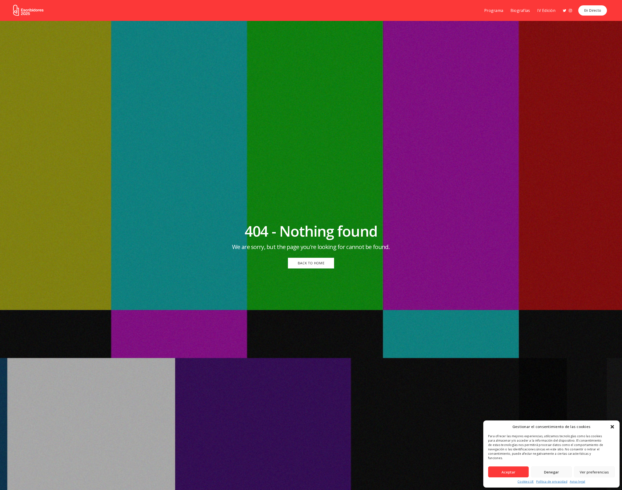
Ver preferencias (594, 472)
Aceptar (508, 472)
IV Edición (546, 10)
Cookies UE (526, 482)
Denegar (551, 472)
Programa (493, 10)
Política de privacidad (551, 482)
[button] (612, 426)
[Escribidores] (28, 11)
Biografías (520, 10)
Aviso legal (577, 482)
